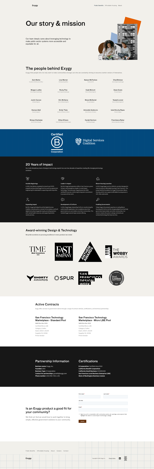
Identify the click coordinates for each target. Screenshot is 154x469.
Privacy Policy (112, 458)
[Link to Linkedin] (120, 458)
